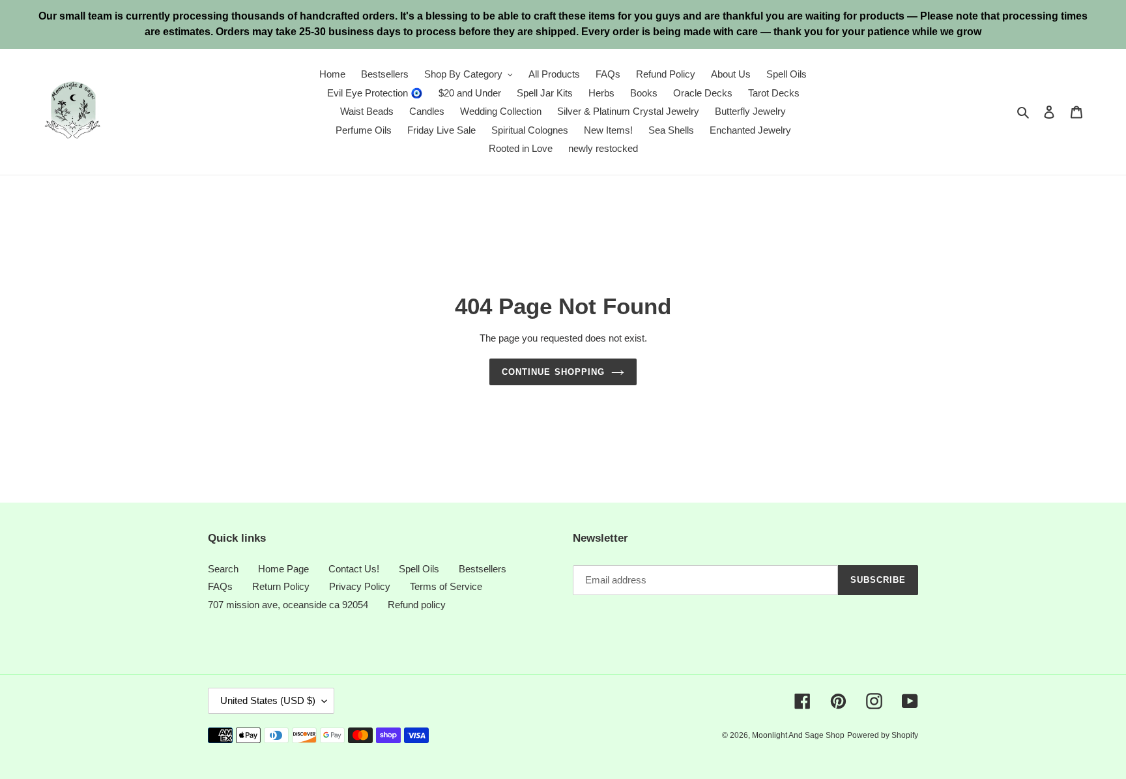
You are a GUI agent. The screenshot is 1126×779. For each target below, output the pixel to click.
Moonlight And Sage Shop (798, 735)
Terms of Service (446, 586)
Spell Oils (419, 568)
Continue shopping (553, 372)
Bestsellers (482, 568)
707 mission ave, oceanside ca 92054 (288, 604)
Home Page (283, 568)
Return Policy (281, 586)
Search (223, 568)
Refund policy (417, 604)
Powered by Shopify (882, 735)
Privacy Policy (359, 586)
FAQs (220, 586)
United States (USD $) (267, 700)
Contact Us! (353, 568)
